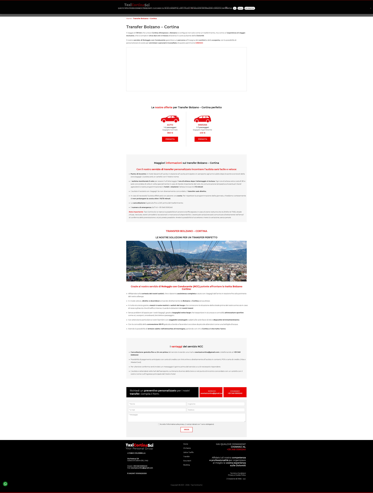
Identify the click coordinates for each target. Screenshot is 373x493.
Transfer (186, 456)
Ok (235, 8)
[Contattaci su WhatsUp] (5, 484)
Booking (186, 465)
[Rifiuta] (371, 8)
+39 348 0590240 (235, 393)
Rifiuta (240, 8)
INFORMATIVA (249, 8)
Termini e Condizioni (238, 473)
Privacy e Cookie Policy (237, 475)
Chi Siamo (187, 448)
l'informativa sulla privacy (175, 424)
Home (129, 18)
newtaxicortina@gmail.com (212, 393)
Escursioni (187, 461)
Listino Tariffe (188, 452)
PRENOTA (170, 139)
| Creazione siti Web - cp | (236, 479)
